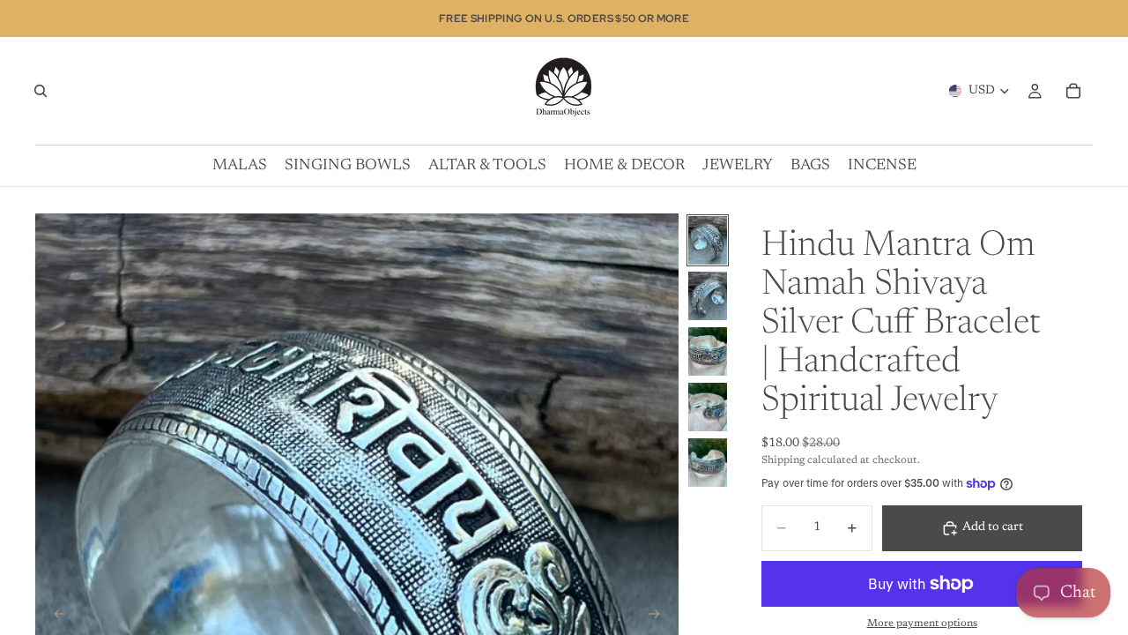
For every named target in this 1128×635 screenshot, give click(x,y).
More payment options (922, 623)
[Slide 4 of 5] (707, 407)
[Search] (40, 90)
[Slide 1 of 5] (707, 240)
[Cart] (1073, 90)
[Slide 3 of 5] (707, 351)
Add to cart (992, 527)
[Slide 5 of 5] (707, 462)
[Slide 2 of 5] (707, 296)
